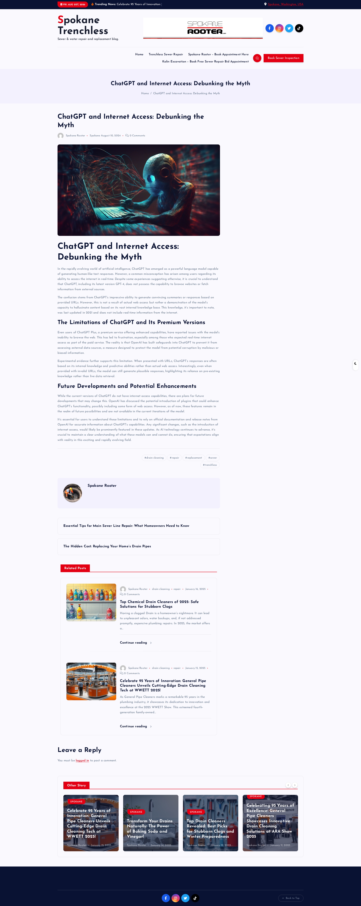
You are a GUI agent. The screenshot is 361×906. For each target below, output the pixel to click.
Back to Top (293, 898)
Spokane (95, 135)
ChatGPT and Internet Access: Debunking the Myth (186, 93)
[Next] (295, 785)
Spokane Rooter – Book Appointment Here (218, 54)
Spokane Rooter (75, 135)
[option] (91, 823)
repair (175, 457)
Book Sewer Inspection (283, 58)
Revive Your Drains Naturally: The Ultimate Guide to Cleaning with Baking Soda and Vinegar (270, 826)
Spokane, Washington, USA (285, 4)
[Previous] (288, 785)
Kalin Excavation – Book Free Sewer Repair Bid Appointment (205, 61)
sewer (213, 457)
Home (139, 54)
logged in (82, 760)
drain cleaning (155, 457)
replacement (194, 457)
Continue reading (134, 642)
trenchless (211, 465)
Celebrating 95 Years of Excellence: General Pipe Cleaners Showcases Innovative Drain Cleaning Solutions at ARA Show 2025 (210, 821)
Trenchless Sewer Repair (166, 54)
